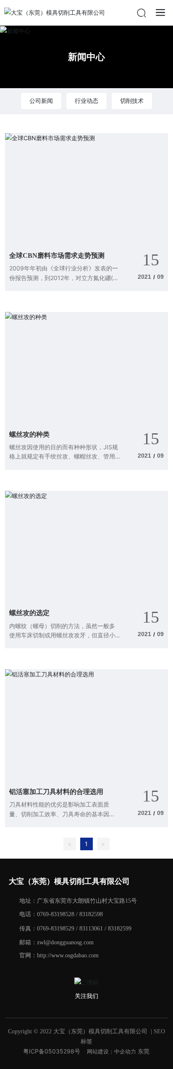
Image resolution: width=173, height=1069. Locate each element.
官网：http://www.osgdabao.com (59, 955)
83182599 (119, 928)
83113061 (91, 928)
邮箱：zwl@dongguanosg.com (56, 942)
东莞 (143, 1051)
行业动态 (86, 100)
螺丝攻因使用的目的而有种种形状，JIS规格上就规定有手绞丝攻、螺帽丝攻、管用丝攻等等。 (63, 456)
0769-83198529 (55, 928)
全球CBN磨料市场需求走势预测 (57, 255)
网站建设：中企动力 (111, 1051)
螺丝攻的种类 (29, 434)
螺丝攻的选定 (29, 612)
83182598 (91, 914)
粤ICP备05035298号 (51, 1051)
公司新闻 (41, 100)
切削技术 (132, 100)
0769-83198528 (55, 914)
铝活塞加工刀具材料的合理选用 (56, 791)
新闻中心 (86, 56)
